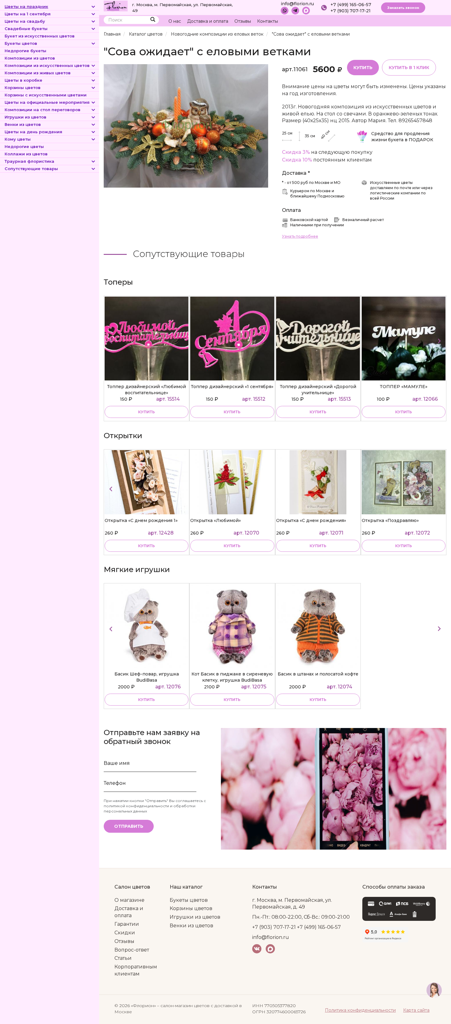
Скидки (124, 933)
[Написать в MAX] (306, 10)
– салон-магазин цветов (183, 1005)
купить (146, 412)
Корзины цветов (22, 87)
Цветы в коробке (23, 80)
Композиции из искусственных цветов (47, 65)
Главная (112, 34)
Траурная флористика (29, 161)
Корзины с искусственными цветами (46, 94)
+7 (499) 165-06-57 (350, 4)
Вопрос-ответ (131, 950)
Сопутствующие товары (31, 168)
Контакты (267, 21)
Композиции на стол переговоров (42, 109)
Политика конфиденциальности (360, 1010)
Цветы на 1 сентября (28, 13)
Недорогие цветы (24, 146)
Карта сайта (416, 1010)
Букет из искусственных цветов (40, 35)
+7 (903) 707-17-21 (350, 11)
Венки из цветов (23, 124)
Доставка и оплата (207, 21)
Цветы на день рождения (33, 131)
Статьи (123, 958)
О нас (174, 21)
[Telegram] (295, 10)
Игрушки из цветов (25, 117)
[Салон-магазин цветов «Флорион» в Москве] (116, 5)
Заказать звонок (403, 8)
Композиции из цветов (30, 58)
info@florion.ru (297, 3)
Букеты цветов (21, 43)
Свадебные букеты (26, 28)
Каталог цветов (146, 34)
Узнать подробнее (300, 236)
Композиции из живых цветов (38, 72)
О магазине (129, 900)
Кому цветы (18, 139)
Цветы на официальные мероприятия (47, 102)
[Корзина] (418, 21)
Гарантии (126, 924)
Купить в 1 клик (409, 67)
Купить (362, 67)
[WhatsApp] (284, 10)
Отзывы (242, 21)
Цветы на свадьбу (25, 21)
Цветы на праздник (26, 6)
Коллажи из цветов (26, 153)
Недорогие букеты (25, 50)
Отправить (128, 826)
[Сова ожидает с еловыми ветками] (186, 125)
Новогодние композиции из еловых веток (217, 34)
